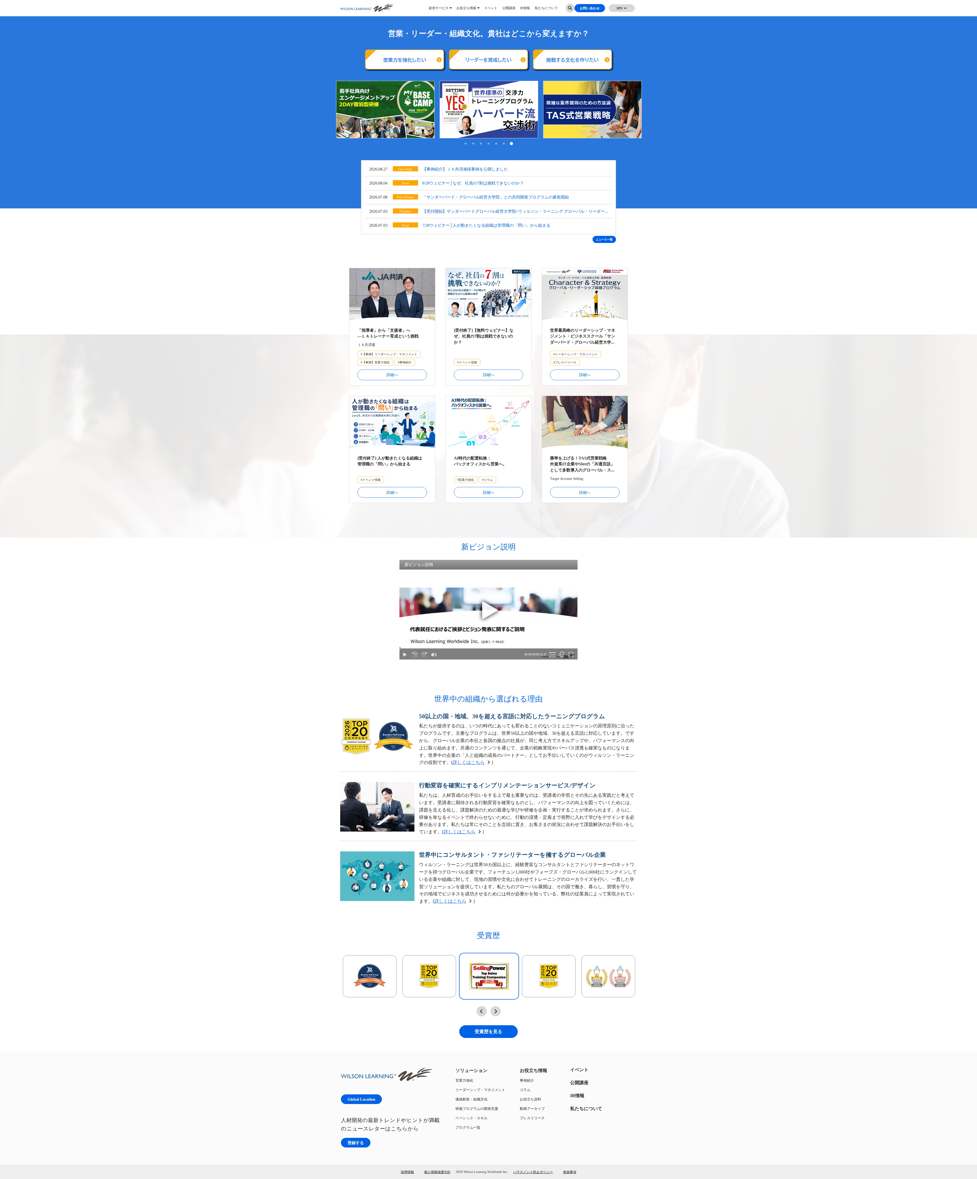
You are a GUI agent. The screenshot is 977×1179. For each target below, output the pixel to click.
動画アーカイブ (532, 1108)
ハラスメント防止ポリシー (533, 1171)
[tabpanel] (385, 109)
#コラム (487, 479)
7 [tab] (511, 144)
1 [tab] (465, 144)
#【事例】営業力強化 (375, 362)
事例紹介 (527, 1080)
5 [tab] (496, 144)
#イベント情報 (467, 362)
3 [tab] (480, 144)
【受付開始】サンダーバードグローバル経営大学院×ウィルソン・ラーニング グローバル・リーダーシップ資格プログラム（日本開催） (513, 211)
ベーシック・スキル (471, 1118)
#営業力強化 (465, 479)
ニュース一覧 (604, 239)
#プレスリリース (564, 362)
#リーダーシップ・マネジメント (575, 354)
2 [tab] (473, 144)
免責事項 (569, 1171)
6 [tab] (503, 144)
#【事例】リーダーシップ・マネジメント (389, 354)
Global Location (361, 1099)
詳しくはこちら (469, 762)
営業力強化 (464, 1080)
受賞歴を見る (488, 1031)
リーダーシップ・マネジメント (480, 1089)
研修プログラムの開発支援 (476, 1108)
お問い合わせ (590, 10)
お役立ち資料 (530, 1099)
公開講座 (508, 10)
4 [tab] (488, 144)
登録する (356, 1142)
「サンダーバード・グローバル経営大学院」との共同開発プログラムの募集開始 (495, 197)
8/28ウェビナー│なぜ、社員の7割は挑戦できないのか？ (473, 183)
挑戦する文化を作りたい (572, 59)
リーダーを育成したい (488, 59)
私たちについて (546, 10)
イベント (490, 10)
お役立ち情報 (466, 10)
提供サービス (439, 10)
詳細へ (392, 374)
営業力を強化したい (404, 59)
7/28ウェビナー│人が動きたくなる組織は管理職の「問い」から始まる (486, 225)
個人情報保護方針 (437, 1171)
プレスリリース (532, 1118)
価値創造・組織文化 (471, 1099)
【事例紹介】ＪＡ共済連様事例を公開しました (465, 169)
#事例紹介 (405, 362)
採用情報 (407, 1171)
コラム (525, 1089)
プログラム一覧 (467, 1127)
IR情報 (525, 10)
